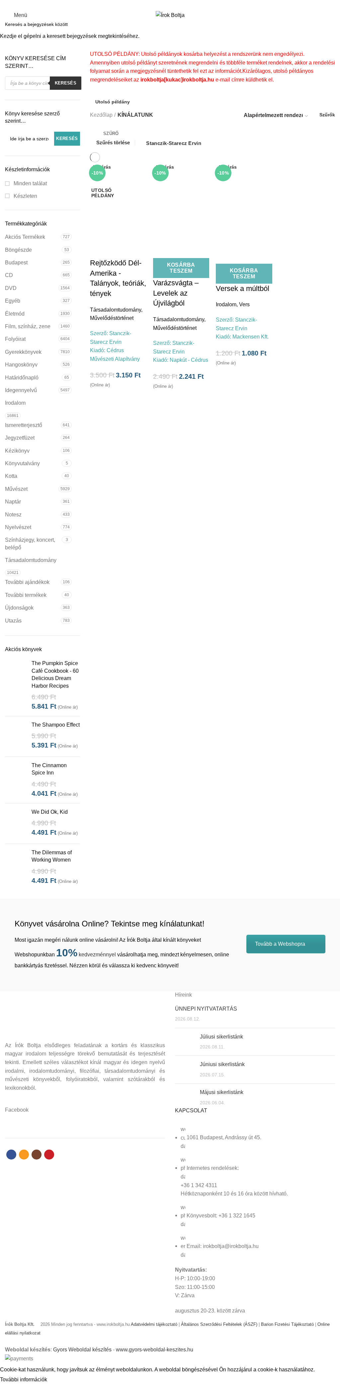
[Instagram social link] (174, 4)
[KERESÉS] (331, 24)
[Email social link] (166, 4)
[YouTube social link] (181, 4)
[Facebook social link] (158, 4)
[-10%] (118, 201)
